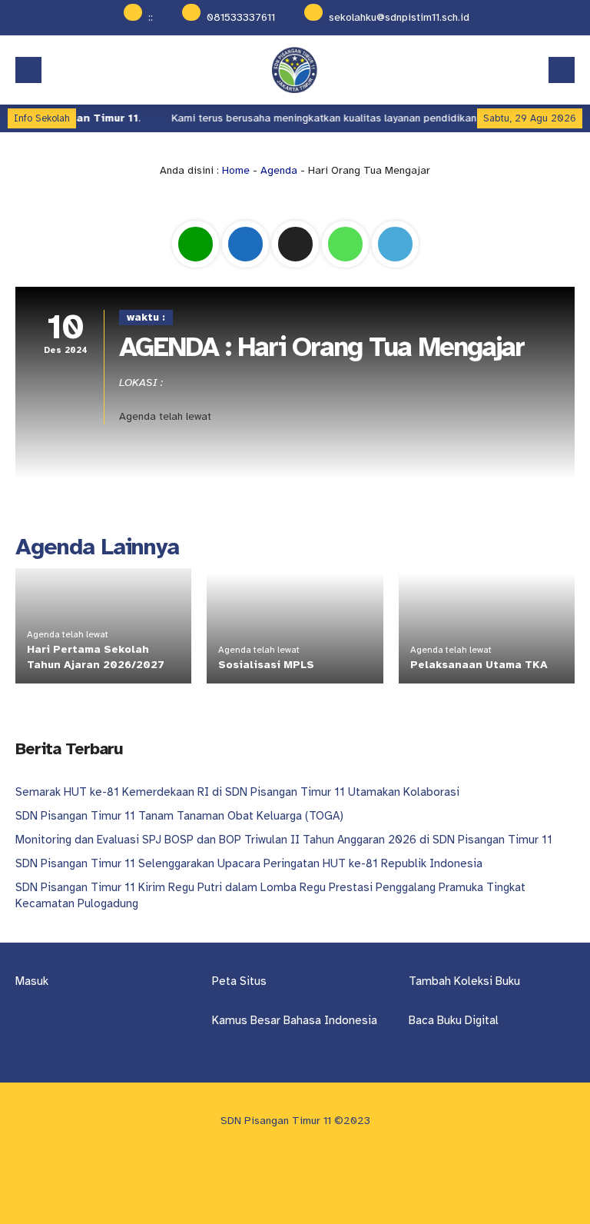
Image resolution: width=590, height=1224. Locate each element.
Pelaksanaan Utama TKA (479, 664)
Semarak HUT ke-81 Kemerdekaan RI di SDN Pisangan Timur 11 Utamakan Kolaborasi (237, 792)
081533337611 (241, 17)
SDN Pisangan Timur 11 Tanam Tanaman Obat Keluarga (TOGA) (179, 816)
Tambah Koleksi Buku (464, 981)
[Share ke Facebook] (247, 267)
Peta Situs (239, 981)
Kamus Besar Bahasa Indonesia (294, 1020)
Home (236, 170)
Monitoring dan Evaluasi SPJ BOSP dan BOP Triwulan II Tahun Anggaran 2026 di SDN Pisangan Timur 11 (283, 839)
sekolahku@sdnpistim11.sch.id (399, 17)
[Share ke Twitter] (297, 267)
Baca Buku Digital (454, 1020)
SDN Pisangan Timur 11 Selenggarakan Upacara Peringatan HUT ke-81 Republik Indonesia (248, 863)
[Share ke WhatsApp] (347, 267)
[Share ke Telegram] (395, 267)
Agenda (278, 170)
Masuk (31, 981)
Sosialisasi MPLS (266, 664)
